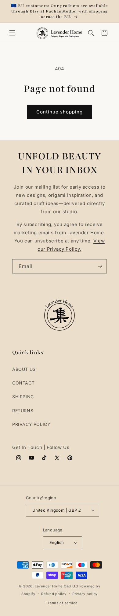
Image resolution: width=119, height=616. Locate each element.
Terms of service (62, 603)
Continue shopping (59, 112)
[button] (12, 33)
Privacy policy (85, 594)
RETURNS (22, 410)
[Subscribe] (99, 266)
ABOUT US (24, 369)
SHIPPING (23, 396)
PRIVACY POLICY (31, 424)
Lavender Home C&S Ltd (56, 586)
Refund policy (53, 594)
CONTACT (23, 382)
